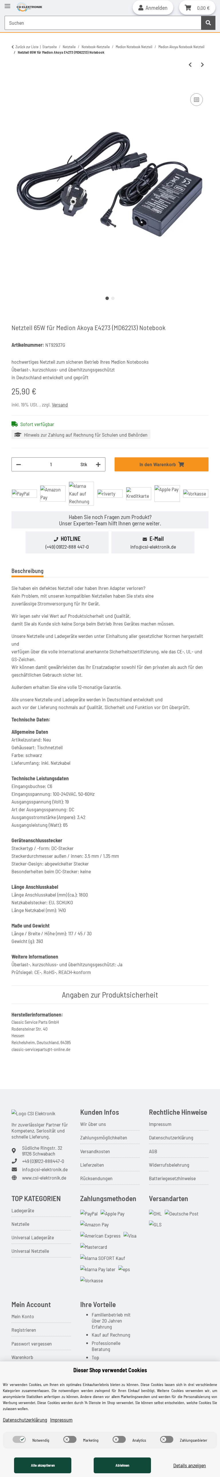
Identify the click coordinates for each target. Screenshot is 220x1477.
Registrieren (23, 1330)
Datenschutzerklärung (171, 1137)
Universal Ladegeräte (32, 1237)
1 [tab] (107, 298)
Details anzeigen (189, 1465)
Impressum (160, 1124)
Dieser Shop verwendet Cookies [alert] (110, 1369)
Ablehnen (122, 1465)
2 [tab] (113, 298)
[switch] (19, 1439)
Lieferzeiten (92, 1165)
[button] (153, 7)
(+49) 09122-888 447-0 (67, 546)
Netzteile (20, 1224)
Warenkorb (22, 1357)
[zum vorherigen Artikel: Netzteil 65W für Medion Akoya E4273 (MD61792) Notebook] (190, 65)
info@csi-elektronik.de (153, 546)
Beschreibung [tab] (27, 570)
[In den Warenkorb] (16, 85)
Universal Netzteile (30, 1251)
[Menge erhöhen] (98, 464)
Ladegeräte (22, 1210)
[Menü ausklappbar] (7, 3)
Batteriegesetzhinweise (172, 1178)
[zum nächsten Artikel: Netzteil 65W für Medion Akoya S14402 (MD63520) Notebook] (202, 65)
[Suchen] (208, 23)
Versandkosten (95, 1151)
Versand (60, 404)
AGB (153, 1151)
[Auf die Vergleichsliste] (196, 99)
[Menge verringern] (18, 464)
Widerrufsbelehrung (169, 1165)
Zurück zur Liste (26, 46)
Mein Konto (22, 1316)
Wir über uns (93, 1124)
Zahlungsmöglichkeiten (103, 1137)
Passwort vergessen (31, 1343)
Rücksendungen (96, 1178)
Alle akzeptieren (43, 1465)
